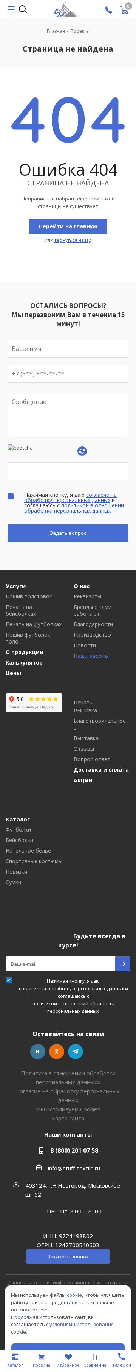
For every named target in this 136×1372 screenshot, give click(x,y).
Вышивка (85, 710)
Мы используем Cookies (68, 1109)
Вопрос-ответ (92, 759)
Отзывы (84, 748)
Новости (85, 645)
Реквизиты (87, 596)
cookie (74, 1295)
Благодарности (93, 624)
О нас (82, 586)
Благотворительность (101, 724)
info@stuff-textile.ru (74, 1168)
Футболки (18, 829)
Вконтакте (37, 1051)
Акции (83, 780)
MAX (94, 1051)
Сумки (13, 882)
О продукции (24, 652)
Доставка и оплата (101, 769)
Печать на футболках (34, 624)
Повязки (16, 871)
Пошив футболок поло (28, 638)
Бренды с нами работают (92, 610)
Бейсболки (19, 840)
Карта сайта (68, 1118)
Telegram (75, 1051)
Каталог (18, 819)
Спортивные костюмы (34, 861)
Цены (13, 673)
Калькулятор (24, 662)
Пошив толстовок (29, 596)
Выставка (86, 738)
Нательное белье (28, 850)
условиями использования (81, 1324)
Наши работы (91, 656)
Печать (83, 702)
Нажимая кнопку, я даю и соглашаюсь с (73, 996)
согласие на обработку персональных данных (70, 497)
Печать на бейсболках (21, 610)
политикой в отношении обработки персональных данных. (73, 1007)
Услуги (16, 586)
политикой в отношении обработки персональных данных (74, 508)
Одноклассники (56, 1051)
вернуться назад (72, 240)
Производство (92, 634)
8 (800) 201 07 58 (74, 1150)
